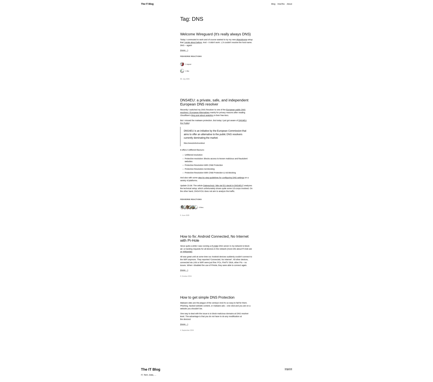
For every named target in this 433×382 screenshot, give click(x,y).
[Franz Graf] (182, 64)
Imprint (288, 369)
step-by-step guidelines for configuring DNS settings (221, 178)
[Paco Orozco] (193, 207)
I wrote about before (193, 42)
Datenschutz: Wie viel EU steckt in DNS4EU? (223, 185)
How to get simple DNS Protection (207, 297)
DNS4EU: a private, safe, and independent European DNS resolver (214, 102)
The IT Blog (147, 3)
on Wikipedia (186, 252)
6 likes (201, 207)
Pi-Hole (215, 246)
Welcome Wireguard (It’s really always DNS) (215, 34)
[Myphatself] (187, 207)
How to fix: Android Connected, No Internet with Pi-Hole (214, 238)
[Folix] (182, 71)
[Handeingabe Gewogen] (185, 207)
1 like (187, 71)
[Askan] (196, 207)
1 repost (188, 64)
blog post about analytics (202, 115)
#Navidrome (241, 39)
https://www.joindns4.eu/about (194, 143)
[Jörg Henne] (190, 207)
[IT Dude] (182, 207)
